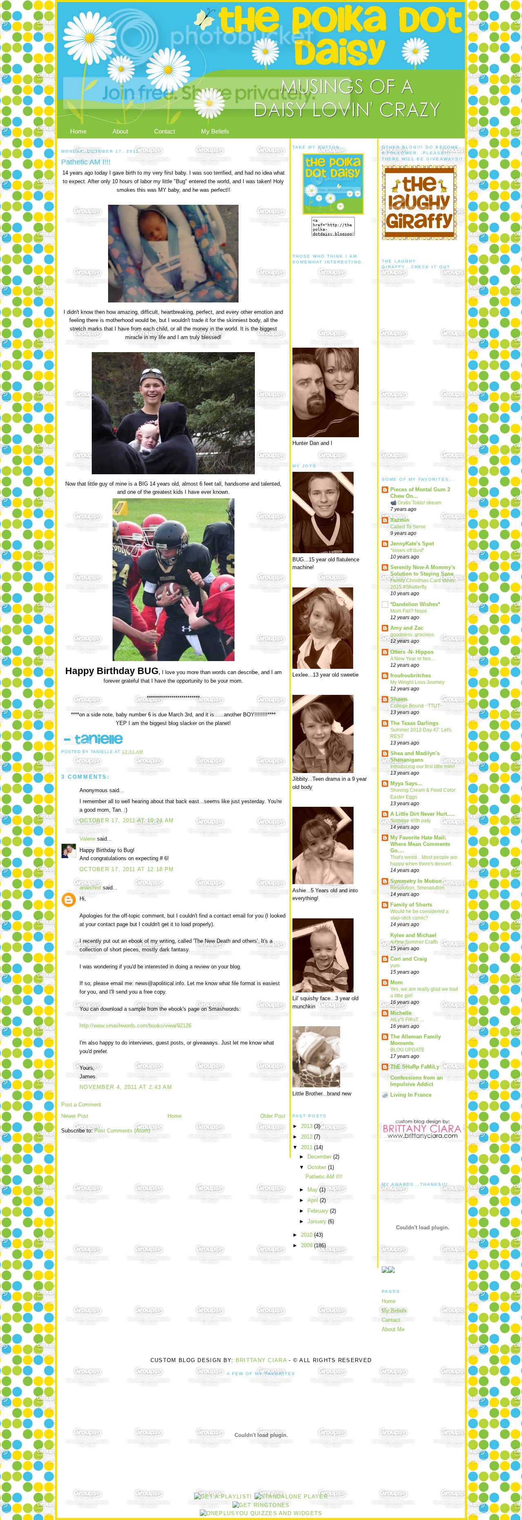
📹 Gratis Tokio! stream (415, 503)
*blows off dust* (407, 550)
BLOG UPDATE (407, 1050)
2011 (307, 1147)
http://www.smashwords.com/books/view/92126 (135, 1026)
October (317, 1167)
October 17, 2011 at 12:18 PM (127, 869)
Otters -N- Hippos (412, 652)
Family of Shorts (411, 905)
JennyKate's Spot (412, 544)
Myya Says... (406, 783)
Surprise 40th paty (410, 821)
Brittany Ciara (261, 1360)
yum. (395, 965)
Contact (164, 131)
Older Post (272, 1116)
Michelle (400, 1013)
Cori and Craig (408, 959)
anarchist (90, 888)
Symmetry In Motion (416, 881)
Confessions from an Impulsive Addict (416, 1081)
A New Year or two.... (413, 658)
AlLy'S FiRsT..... (407, 1020)
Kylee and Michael (413, 935)
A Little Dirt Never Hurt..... (422, 814)
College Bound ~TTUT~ (416, 706)
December (320, 1157)
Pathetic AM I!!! (324, 1177)
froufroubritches (410, 675)
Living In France (410, 1095)
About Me (393, 1329)
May (313, 1190)
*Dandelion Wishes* (415, 604)
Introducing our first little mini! (422, 766)
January (317, 1221)
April (313, 1200)
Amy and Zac (406, 628)
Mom (396, 982)
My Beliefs (215, 131)
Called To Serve (408, 527)
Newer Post (74, 1116)
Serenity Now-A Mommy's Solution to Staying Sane (422, 570)
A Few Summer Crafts (414, 942)
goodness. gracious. (412, 634)
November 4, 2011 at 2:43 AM (126, 1087)
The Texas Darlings (414, 723)
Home (78, 131)
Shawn (398, 699)
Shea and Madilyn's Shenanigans (415, 756)
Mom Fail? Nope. (409, 611)
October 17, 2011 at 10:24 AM (127, 820)
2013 (307, 1126)
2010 (307, 1235)
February (318, 1211)
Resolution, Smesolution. (418, 888)
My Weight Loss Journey (417, 682)
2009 (307, 1245)
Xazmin (399, 520)
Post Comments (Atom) (122, 1131)
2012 (307, 1137)
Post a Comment (81, 1105)
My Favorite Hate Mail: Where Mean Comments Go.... (420, 844)
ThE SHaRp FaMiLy (414, 1067)
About (120, 131)
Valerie (87, 839)
